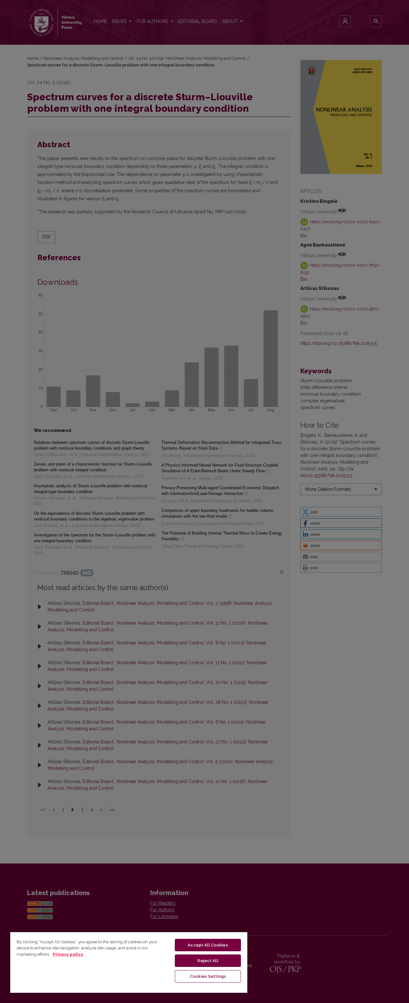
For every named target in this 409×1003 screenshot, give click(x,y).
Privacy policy (68, 954)
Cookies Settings (208, 976)
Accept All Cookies (208, 945)
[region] (128, 962)
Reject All (207, 960)
